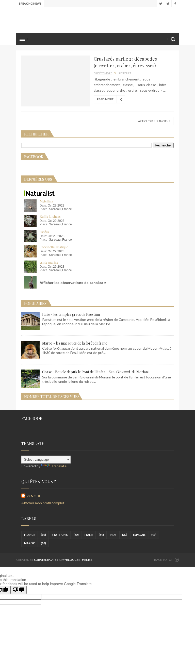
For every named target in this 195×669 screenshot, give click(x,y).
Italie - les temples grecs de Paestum (71, 314)
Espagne (139, 534)
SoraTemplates (46, 560)
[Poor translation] (18, 590)
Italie (89, 534)
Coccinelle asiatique (54, 246)
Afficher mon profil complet (42, 503)
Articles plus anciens (154, 121)
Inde (113, 534)
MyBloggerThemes (76, 560)
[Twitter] (167, 3)
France (29, 534)
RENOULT (34, 496)
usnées (44, 231)
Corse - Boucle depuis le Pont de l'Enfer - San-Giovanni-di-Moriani (95, 372)
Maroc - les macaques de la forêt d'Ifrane (74, 343)
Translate (59, 466)
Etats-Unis (60, 534)
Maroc (29, 543)
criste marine (49, 262)
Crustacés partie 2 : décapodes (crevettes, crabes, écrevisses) (125, 62)
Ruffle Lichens (50, 216)
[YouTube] (160, 3)
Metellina (46, 201)
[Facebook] (175, 3)
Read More (105, 99)
